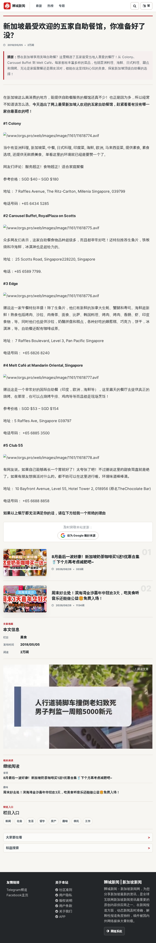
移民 (76, 821)
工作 (87, 821)
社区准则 (65, 890)
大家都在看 (14, 837)
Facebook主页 (17, 895)
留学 (42, 821)
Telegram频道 (16, 890)
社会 (19, 821)
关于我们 (65, 911)
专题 (62, 6)
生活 (31, 821)
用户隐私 (65, 895)
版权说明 (65, 900)
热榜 (50, 6)
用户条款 (65, 906)
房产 (53, 821)
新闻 (8, 821)
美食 (23, 637)
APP (61, 917)
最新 (39, 6)
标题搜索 (12, 848)
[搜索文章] (135, 6)
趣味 (65, 821)
